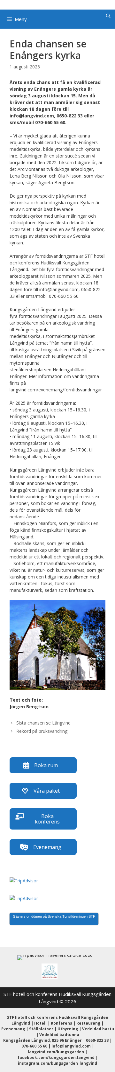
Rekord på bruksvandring (41, 731)
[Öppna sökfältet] (108, 16)
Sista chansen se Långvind (43, 723)
